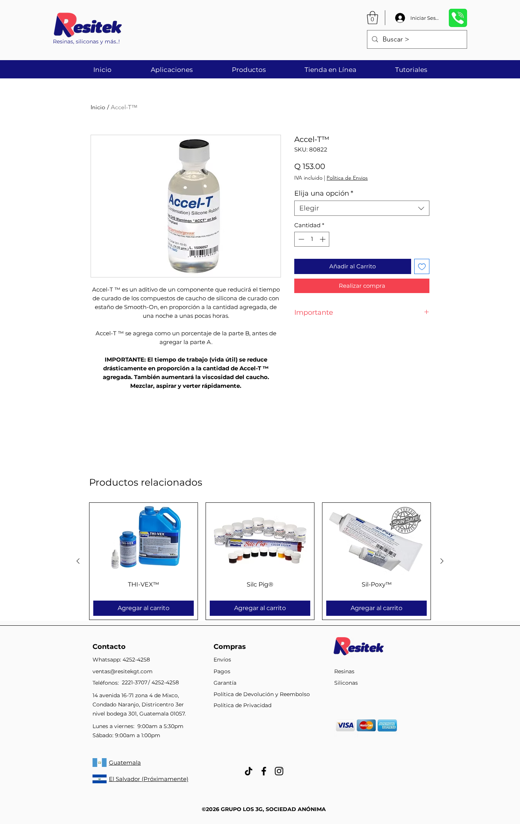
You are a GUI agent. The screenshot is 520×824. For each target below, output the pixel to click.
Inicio (98, 107)
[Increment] (323, 239)
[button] (372, 17)
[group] (260, 561)
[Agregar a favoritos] (422, 266)
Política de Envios (347, 177)
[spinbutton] (312, 239)
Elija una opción (323, 193)
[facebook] (264, 771)
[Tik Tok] (248, 771)
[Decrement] (300, 239)
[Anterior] (78, 561)
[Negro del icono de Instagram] (279, 771)
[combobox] (361, 208)
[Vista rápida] (143, 539)
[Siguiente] (442, 561)
